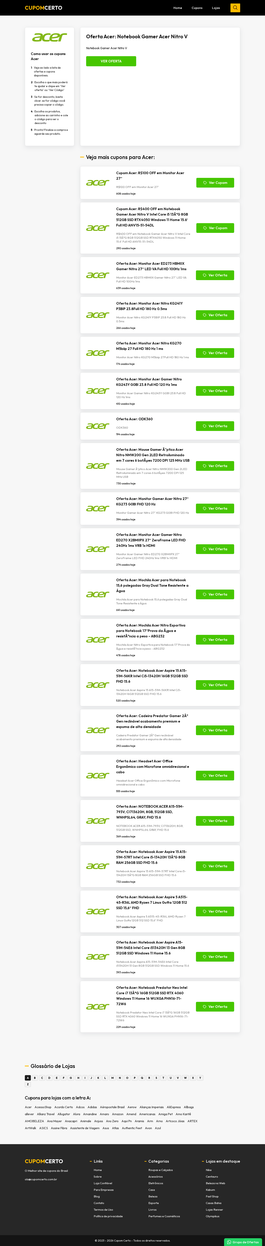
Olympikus (212, 1216)
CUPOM (43, 7)
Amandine (90, 1114)
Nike (209, 1170)
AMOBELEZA (34, 1121)
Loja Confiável (103, 1183)
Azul (158, 1128)
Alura (76, 1114)
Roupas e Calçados (160, 1170)
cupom (44, 1161)
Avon (148, 1128)
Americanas (147, 1114)
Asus (105, 1128)
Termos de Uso (103, 1209)
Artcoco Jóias (175, 1121)
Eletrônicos (155, 1183)
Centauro (212, 1176)
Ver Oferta (111, 61)
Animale (85, 1121)
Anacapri (71, 1121)
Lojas (216, 8)
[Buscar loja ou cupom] (235, 7)
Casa (151, 1190)
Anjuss (98, 1121)
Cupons (197, 8)
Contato (99, 1203)
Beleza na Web (215, 1183)
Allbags (189, 1107)
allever (29, 1114)
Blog (97, 1196)
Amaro (104, 1114)
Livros (152, 1209)
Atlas (115, 1128)
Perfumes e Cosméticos (164, 1216)
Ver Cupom (218, 182)
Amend (131, 1114)
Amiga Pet (165, 1114)
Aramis (139, 1121)
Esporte (153, 1203)
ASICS (43, 1128)
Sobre (98, 1176)
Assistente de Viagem (85, 1128)
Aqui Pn (126, 1121)
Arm (150, 1121)
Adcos (80, 1107)
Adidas (92, 1107)
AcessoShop (43, 1107)
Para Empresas (104, 1190)
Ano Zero (112, 1121)
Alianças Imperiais (151, 1107)
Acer (28, 1107)
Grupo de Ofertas (246, 1242)
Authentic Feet (132, 1128)
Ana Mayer (54, 1121)
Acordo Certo (63, 1107)
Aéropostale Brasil (112, 1107)
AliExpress (174, 1107)
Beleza (152, 1196)
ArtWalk (30, 1128)
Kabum (210, 1190)
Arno (159, 1121)
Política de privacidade (108, 1216)
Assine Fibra (59, 1128)
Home (177, 8)
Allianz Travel (46, 1114)
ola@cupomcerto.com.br (41, 1179)
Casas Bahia (213, 1203)
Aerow (132, 1107)
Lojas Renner (214, 1209)
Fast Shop (212, 1196)
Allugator (63, 1114)
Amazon (117, 1114)
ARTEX (192, 1121)
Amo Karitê (183, 1114)
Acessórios (155, 1176)
